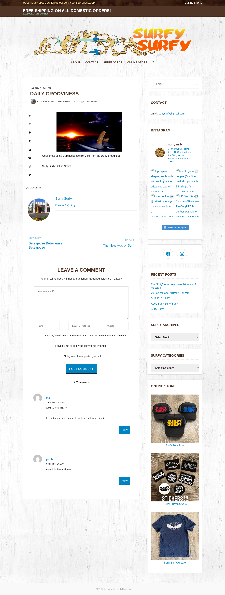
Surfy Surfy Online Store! (56, 166)
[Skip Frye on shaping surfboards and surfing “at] (162, 180)
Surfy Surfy (47, 101)
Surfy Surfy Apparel (175, 562)
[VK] (30, 158)
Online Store (193, 2)
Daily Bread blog (111, 155)
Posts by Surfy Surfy (65, 205)
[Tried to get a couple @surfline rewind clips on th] (187, 180)
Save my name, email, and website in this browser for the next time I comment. (86, 335)
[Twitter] (30, 124)
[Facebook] (30, 116)
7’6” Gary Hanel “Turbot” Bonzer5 (170, 293)
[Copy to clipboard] (30, 174)
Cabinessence (71, 155)
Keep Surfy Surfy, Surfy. (164, 303)
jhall (48, 398)
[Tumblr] (30, 141)
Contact (91, 62)
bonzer (47, 88)
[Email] (30, 149)
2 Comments (90, 101)
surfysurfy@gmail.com (79, 2)
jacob (49, 459)
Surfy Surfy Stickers (175, 504)
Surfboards (112, 62)
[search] (153, 62)
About (75, 62)
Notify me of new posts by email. (82, 356)
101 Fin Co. (36, 88)
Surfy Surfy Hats (175, 445)
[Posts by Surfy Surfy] (33, 101)
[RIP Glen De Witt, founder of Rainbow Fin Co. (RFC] (187, 205)
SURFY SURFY (160, 298)
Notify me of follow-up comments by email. (82, 345)
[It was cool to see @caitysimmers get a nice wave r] (162, 205)
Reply (124, 430)
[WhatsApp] (30, 166)
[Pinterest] (30, 132)
